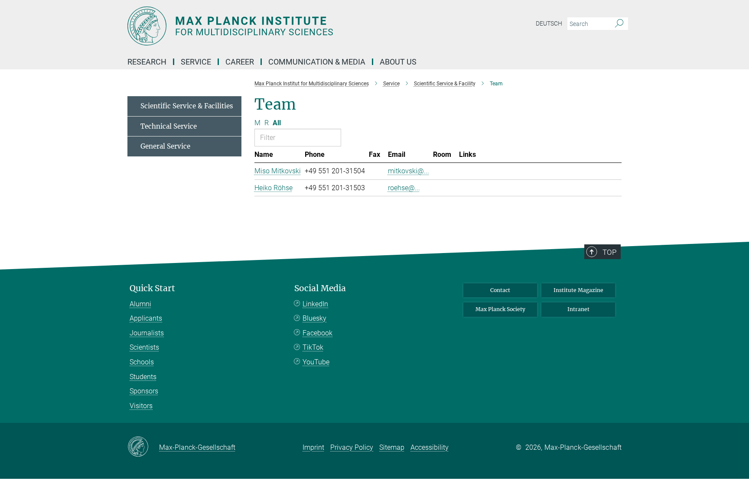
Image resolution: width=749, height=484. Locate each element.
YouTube (316, 362)
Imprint (313, 447)
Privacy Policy (351, 447)
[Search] (619, 24)
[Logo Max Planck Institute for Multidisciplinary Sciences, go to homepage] (290, 25)
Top (609, 252)
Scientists (144, 347)
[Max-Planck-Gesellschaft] (143, 447)
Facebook (317, 333)
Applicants (146, 318)
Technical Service (168, 126)
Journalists (147, 333)
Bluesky (314, 318)
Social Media (320, 288)
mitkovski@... (408, 171)
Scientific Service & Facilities (186, 106)
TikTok (313, 347)
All (277, 123)
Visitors (141, 406)
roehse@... (404, 188)
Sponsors (144, 391)
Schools (142, 362)
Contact (500, 290)
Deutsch (549, 23)
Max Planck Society (500, 309)
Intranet (578, 309)
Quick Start (152, 288)
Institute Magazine (578, 290)
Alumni (140, 304)
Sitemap (391, 447)
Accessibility (429, 447)
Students (143, 377)
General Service (165, 146)
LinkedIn (315, 304)
